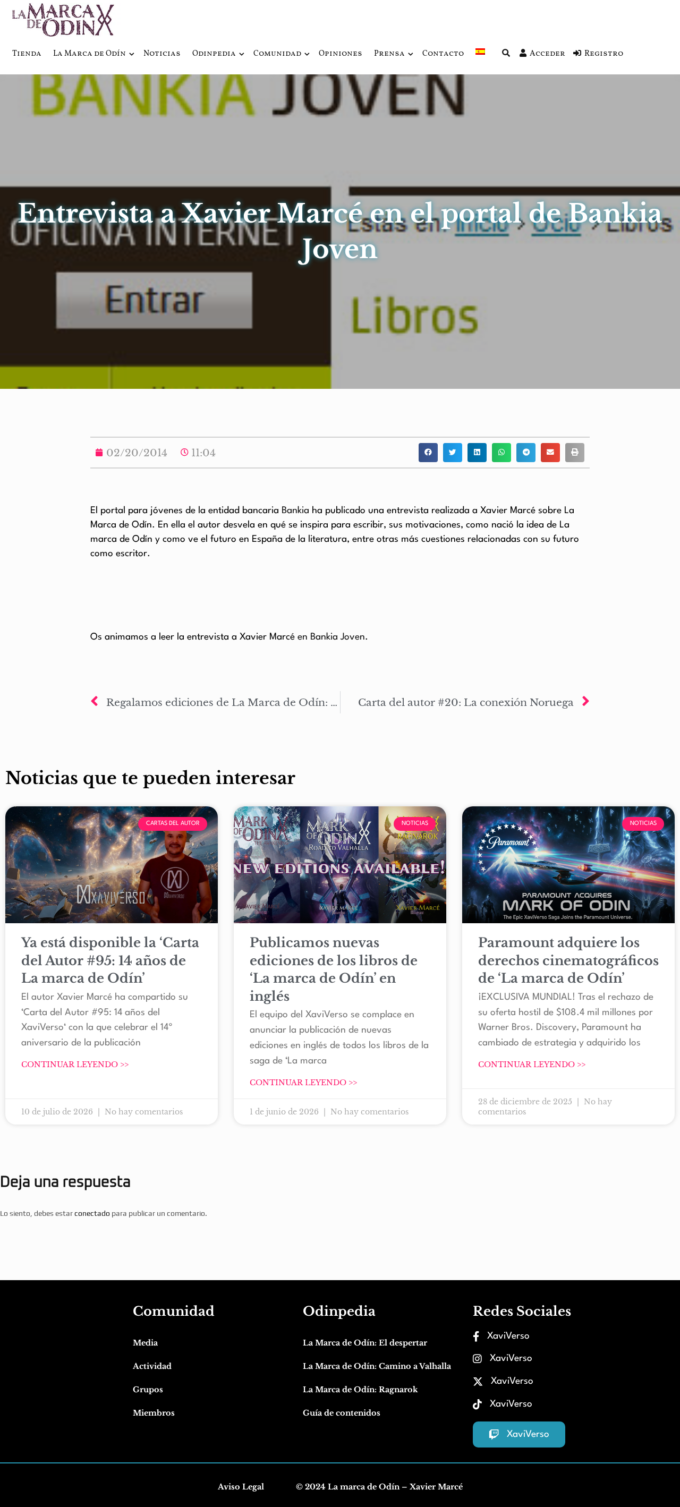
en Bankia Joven (331, 637)
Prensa (389, 53)
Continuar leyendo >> (75, 1064)
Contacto (443, 53)
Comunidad (277, 53)
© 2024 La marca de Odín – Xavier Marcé (379, 1487)
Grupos (148, 1389)
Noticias (162, 53)
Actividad (152, 1366)
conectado (92, 1213)
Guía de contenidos (341, 1413)
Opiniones (340, 53)
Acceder (547, 53)
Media (145, 1343)
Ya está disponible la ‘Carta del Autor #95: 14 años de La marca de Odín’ (110, 960)
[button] (428, 452)
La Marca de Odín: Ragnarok (360, 1389)
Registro (603, 53)
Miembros (154, 1413)
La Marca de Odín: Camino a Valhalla (377, 1366)
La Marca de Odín (89, 53)
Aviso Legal (241, 1487)
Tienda (26, 53)
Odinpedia (214, 53)
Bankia (297, 510)
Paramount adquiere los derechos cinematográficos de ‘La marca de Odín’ (568, 960)
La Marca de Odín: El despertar (365, 1343)
